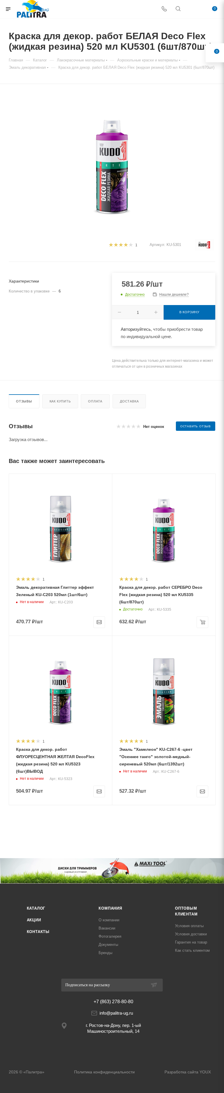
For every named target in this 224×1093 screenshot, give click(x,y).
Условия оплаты (189, 926)
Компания (110, 908)
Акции (34, 920)
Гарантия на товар (191, 942)
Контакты (38, 932)
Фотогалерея (110, 936)
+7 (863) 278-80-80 (113, 1001)
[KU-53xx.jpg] (112, 159)
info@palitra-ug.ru (116, 1013)
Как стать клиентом (192, 950)
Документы (108, 944)
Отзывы (24, 401)
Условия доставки (191, 934)
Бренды (105, 953)
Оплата (95, 401)
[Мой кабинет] (192, 9)
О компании (109, 920)
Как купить (60, 401)
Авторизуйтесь (136, 329)
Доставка (129, 401)
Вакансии (107, 928)
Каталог (36, 908)
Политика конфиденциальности (104, 1072)
